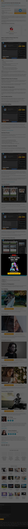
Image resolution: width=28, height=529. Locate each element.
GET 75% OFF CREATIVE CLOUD (14, 273)
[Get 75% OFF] (14, 264)
